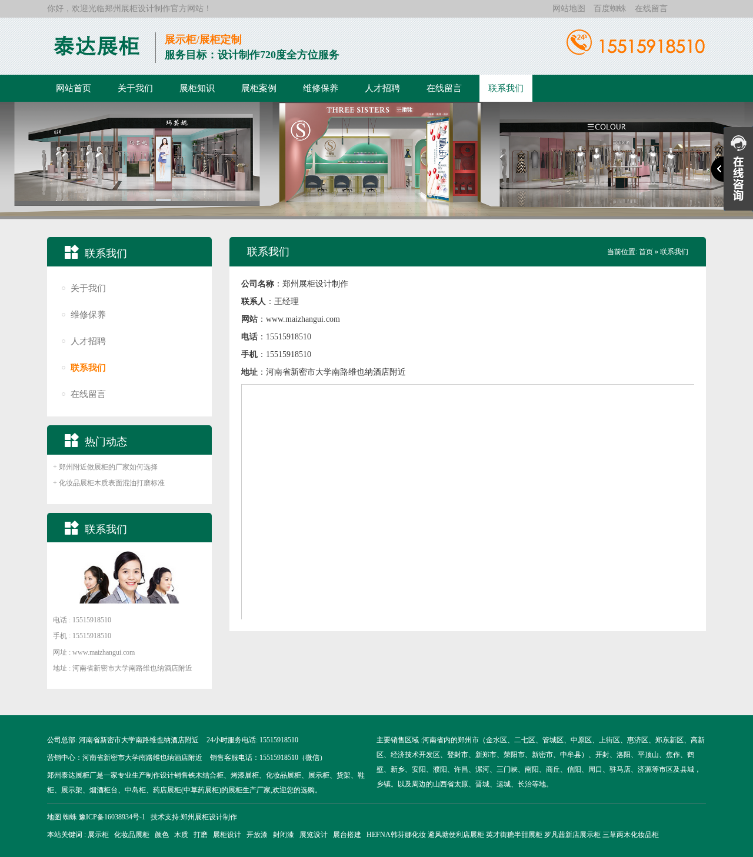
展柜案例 (258, 88)
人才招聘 (382, 88)
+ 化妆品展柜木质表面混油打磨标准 (109, 482)
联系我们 (506, 88)
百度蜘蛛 (610, 8)
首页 (646, 252)
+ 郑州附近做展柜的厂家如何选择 (105, 467)
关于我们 (135, 88)
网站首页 (73, 88)
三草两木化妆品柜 (630, 835)
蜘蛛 (70, 817)
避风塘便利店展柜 (456, 835)
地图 (54, 817)
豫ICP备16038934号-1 (112, 817)
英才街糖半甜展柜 (514, 835)
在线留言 (651, 8)
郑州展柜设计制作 (138, 8)
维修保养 (320, 88)
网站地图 (568, 8)
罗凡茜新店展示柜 (572, 835)
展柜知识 (197, 88)
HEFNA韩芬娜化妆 (396, 835)
